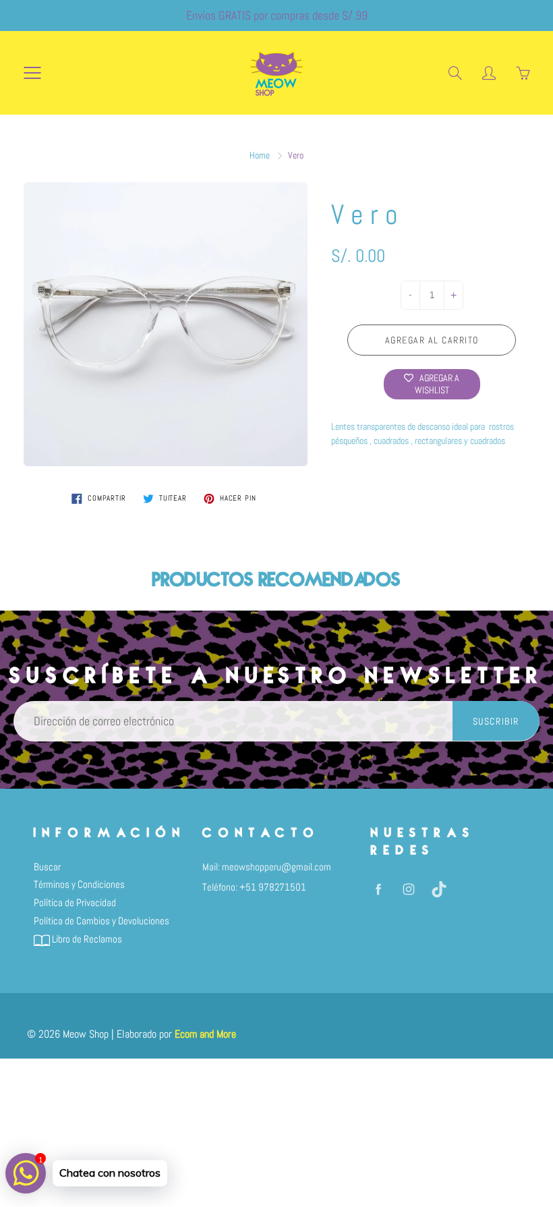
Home (260, 155)
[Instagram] (408, 889)
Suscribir (496, 721)
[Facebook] (378, 889)
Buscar (47, 867)
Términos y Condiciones (79, 884)
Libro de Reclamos (86, 939)
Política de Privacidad (75, 903)
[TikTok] (438, 889)
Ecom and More (205, 1034)
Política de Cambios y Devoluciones (101, 921)
